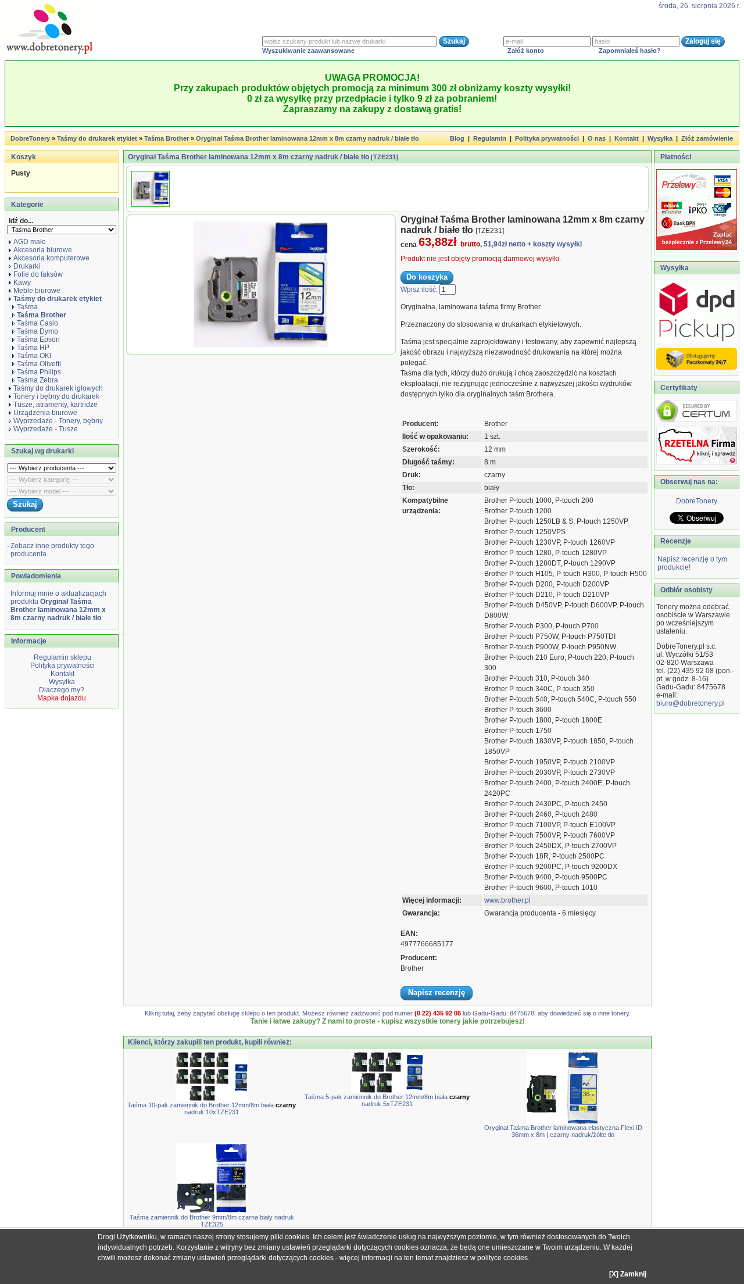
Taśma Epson (38, 339)
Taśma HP (33, 348)
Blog (457, 138)
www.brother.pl (507, 900)
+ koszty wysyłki (554, 244)
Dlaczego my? (61, 690)
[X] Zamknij (627, 1274)
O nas (597, 138)
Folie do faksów (38, 274)
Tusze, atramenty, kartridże (55, 404)
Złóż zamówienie (707, 138)
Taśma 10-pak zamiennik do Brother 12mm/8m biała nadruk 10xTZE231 (211, 1108)
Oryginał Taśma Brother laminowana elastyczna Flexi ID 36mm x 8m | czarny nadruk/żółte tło (563, 1131)
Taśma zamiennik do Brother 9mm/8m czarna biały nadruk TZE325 (212, 1221)
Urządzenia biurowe (45, 413)
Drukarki (26, 266)
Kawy (22, 282)
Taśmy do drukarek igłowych (58, 388)
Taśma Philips (39, 372)
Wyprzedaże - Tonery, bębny (58, 421)
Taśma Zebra (37, 380)
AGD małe (29, 242)
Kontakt (626, 138)
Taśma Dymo (37, 331)
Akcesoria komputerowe (51, 258)
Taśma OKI (34, 356)
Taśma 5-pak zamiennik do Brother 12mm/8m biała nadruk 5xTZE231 (387, 1100)
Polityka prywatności (547, 138)
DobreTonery (696, 501)
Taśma (27, 307)
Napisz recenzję (436, 992)
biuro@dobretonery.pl (690, 703)
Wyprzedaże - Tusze (45, 429)
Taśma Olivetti (39, 364)
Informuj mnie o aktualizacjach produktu (58, 605)
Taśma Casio (37, 323)
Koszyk (23, 157)
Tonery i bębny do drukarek (56, 396)
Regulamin (489, 138)
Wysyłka (660, 138)
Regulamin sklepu (61, 657)
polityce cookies (502, 1258)
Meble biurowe (36, 291)
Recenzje (675, 541)
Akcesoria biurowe (42, 250)
